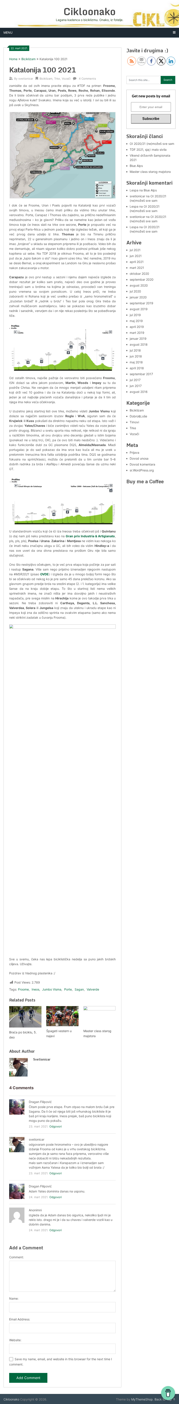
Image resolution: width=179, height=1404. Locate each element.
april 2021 (137, 262)
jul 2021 (135, 250)
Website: (15, 1340)
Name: (14, 1298)
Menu (7, 32)
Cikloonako (90, 11)
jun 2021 (136, 256)
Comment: (16, 1257)
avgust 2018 (139, 344)
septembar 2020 (141, 279)
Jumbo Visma (51, 989)
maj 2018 (136, 362)
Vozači (66, 78)
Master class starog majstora (150, 171)
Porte (68, 989)
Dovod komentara (142, 464)
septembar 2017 (141, 374)
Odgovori (55, 1126)
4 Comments (87, 78)
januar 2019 (138, 338)
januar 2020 (138, 297)
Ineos (35, 989)
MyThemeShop (142, 1399)
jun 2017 (136, 386)
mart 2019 (137, 332)
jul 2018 (135, 350)
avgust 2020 (139, 285)
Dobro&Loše (138, 416)
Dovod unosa (139, 458)
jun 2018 (136, 356)
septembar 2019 (141, 303)
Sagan (79, 989)
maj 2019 (136, 321)
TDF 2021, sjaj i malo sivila (148, 149)
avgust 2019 (139, 309)
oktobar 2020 (139, 273)
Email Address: (19, 1319)
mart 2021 (137, 268)
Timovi (134, 422)
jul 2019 (135, 315)
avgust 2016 (139, 392)
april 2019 (137, 327)
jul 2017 (135, 380)
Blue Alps (136, 166)
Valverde (93, 989)
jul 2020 (135, 291)
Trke (57, 78)
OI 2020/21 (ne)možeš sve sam (152, 143)
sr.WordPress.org (142, 470)
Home (13, 59)
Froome (23, 989)
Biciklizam (28, 59)
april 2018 (137, 368)
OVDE (44, 574)
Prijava (134, 452)
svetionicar (25, 78)
